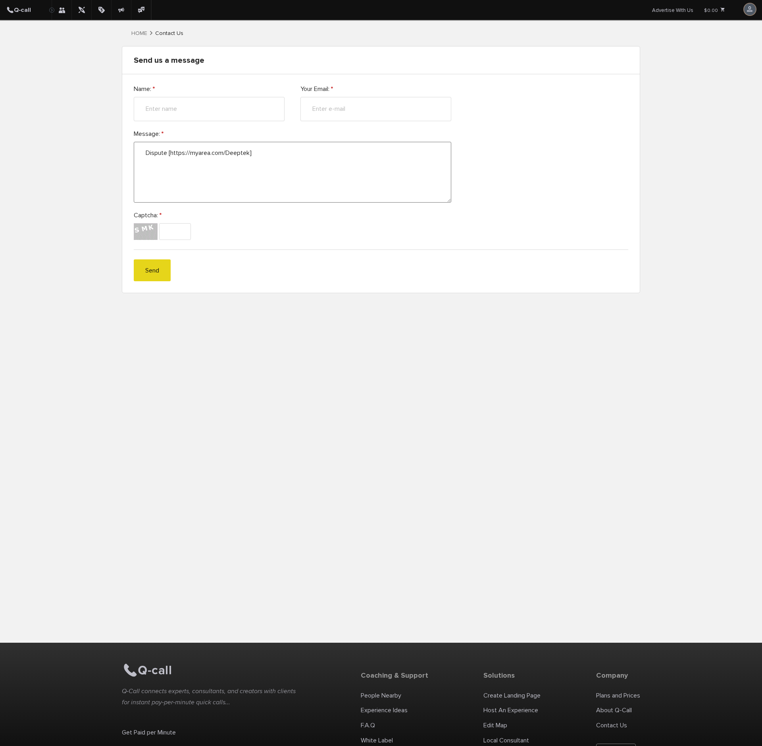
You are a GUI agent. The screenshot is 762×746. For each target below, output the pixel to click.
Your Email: (316, 89)
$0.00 (711, 11)
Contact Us (611, 725)
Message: (149, 134)
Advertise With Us (672, 10)
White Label (377, 740)
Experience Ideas (384, 710)
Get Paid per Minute (149, 732)
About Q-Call (614, 710)
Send (152, 270)
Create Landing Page (512, 695)
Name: (144, 89)
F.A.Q (368, 725)
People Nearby (381, 695)
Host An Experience (510, 710)
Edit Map (495, 725)
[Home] (26, 10)
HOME (139, 33)
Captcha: (148, 215)
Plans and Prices (618, 695)
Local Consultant (506, 740)
